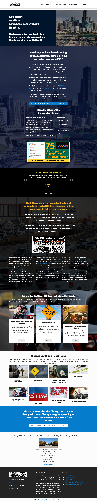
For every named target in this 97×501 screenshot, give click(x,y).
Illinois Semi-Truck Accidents (73, 484)
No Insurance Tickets (70, 477)
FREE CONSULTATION (44, 263)
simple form (49, 88)
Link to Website (48, 464)
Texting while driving (79, 401)
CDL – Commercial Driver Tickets (74, 482)
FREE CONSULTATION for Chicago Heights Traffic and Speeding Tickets (48, 103)
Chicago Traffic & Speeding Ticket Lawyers (48, 499)
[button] (45, 193)
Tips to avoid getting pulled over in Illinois (75, 327)
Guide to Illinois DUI (48, 322)
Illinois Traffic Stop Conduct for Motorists (21, 322)
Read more (22, 340)
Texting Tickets (69, 479)
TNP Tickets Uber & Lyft (71, 481)
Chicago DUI (38, 380)
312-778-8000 (56, 261)
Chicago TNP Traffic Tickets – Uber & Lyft (59, 381)
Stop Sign (38, 403)
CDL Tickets (18, 381)
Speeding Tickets (18, 400)
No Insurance (78, 376)
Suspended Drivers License (58, 401)
